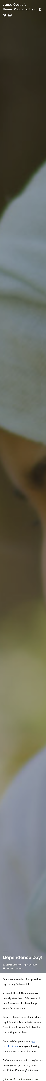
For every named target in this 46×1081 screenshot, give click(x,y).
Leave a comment (14, 968)
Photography (23, 9)
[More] (39, 9)
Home (7, 9)
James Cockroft (14, 4)
